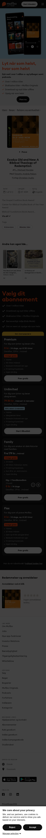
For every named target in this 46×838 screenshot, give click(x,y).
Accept (32, 827)
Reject (12, 827)
